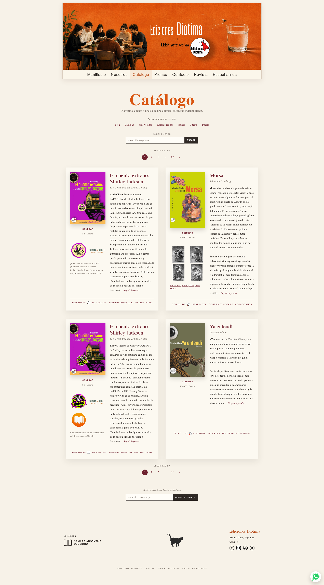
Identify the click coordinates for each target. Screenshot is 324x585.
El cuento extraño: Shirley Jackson (129, 178)
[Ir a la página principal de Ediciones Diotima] (162, 36)
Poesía (205, 124)
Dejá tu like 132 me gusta (189, 304)
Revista (201, 74)
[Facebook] (232, 549)
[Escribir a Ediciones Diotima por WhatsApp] (315, 576)
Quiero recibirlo (185, 497)
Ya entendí (221, 326)
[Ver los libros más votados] (162, 539)
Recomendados (165, 124)
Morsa (216, 175)
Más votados (145, 124)
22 (172, 157)
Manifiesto (96, 74)
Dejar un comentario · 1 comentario (229, 433)
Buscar (191, 140)
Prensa (160, 74)
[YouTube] (245, 549)
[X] (252, 549)
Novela (181, 124)
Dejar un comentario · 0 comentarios (130, 303)
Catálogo (141, 74)
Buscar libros (162, 134)
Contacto (180, 74)
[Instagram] (238, 549)
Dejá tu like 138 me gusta (89, 452)
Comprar (87, 229)
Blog (117, 124)
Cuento (193, 124)
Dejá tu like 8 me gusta (190, 433)
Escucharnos (225, 74)
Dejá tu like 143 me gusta (89, 303)
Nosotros (119, 74)
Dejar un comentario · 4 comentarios (230, 304)
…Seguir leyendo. (130, 290)
